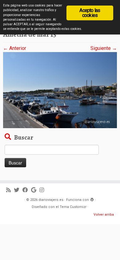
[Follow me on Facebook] (26, 190)
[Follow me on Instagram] (43, 190)
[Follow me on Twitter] (18, 190)
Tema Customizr (73, 207)
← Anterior (14, 48)
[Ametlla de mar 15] (60, 90)
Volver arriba (104, 215)
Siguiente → (103, 48)
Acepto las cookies (89, 12)
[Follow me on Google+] (35, 190)
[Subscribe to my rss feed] (10, 190)
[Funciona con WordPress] (92, 199)
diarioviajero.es (50, 200)
